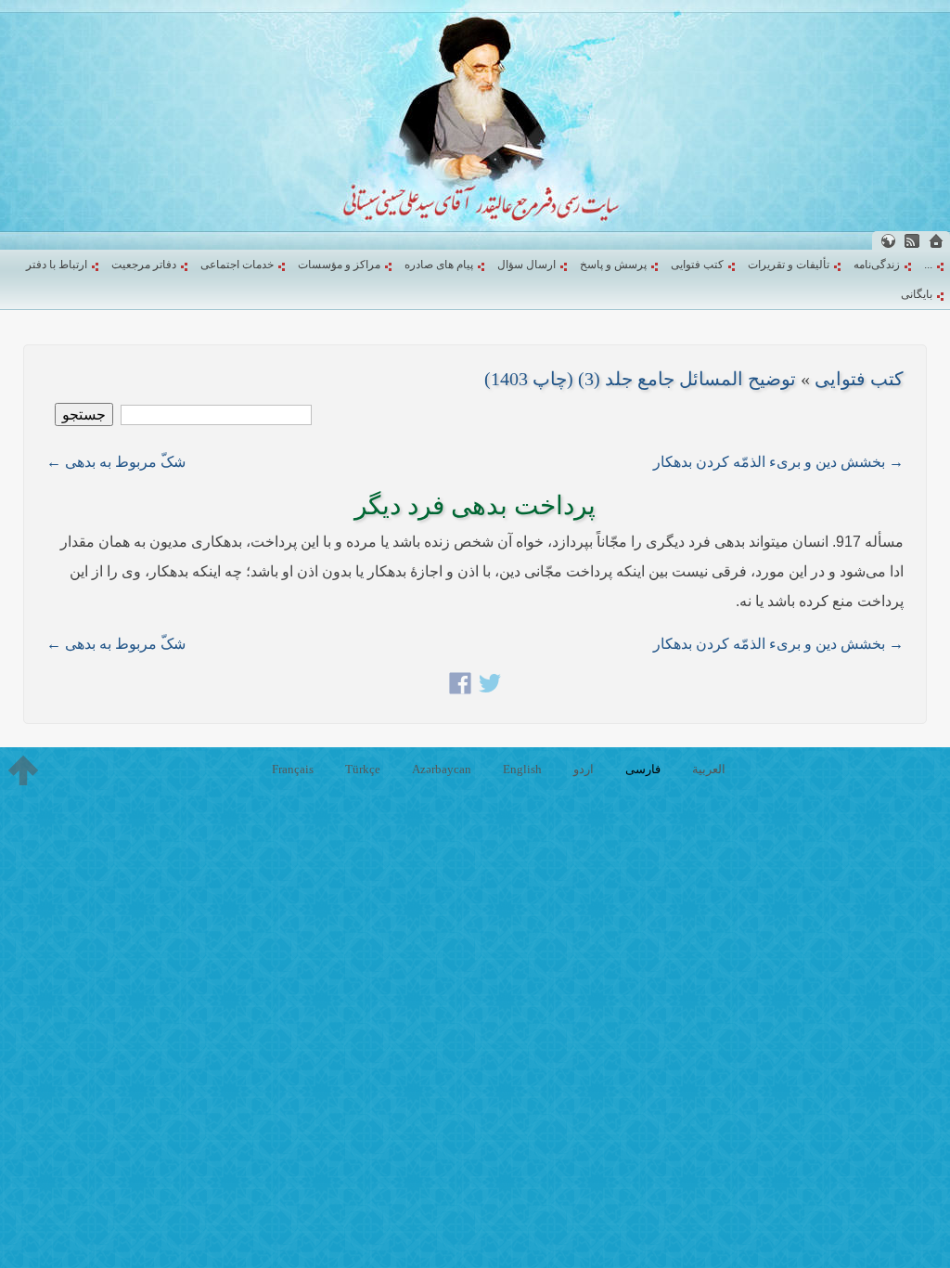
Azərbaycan (441, 769)
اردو (583, 769)
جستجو (84, 414)
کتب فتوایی (697, 264)
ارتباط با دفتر (56, 264)
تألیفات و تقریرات (788, 264)
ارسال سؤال (526, 264)
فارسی (643, 769)
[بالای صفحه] (23, 770)
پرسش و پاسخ (613, 264)
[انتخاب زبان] (887, 241)
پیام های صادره (438, 264)
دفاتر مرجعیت (143, 264)
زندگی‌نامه (877, 264)
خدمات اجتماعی (237, 264)
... (928, 264)
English (522, 769)
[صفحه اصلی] (936, 241)
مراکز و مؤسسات (339, 264)
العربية (708, 769)
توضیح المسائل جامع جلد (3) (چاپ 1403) (640, 379)
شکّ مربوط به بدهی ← (116, 462)
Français (293, 769)
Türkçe (362, 769)
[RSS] (912, 241)
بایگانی (916, 294)
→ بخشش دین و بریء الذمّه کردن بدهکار (778, 462)
